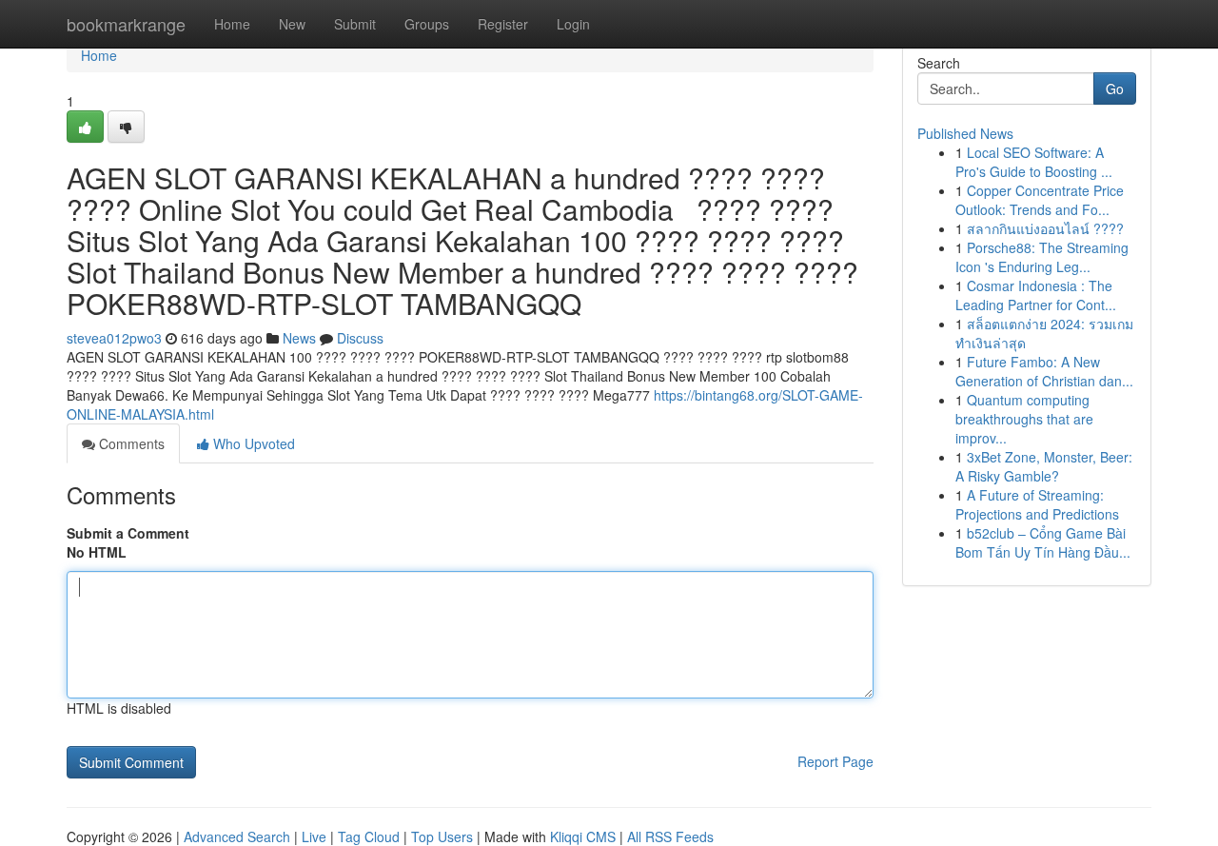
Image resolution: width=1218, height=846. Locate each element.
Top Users (442, 836)
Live (314, 836)
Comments (130, 443)
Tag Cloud (369, 836)
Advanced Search (237, 836)
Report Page (835, 761)
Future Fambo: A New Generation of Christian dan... (1044, 371)
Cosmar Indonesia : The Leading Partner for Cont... (1035, 295)
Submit (355, 23)
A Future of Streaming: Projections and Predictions (1037, 504)
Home (232, 23)
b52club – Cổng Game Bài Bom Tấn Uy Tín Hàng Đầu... (1042, 542)
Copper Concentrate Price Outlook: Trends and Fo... (1039, 200)
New (292, 23)
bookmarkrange (126, 23)
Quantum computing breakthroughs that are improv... (1024, 418)
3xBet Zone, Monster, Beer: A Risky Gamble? (1043, 466)
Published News (965, 133)
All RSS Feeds (670, 836)
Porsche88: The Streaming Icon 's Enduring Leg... (1042, 257)
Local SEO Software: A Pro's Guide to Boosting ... (1033, 162)
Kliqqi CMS (583, 836)
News (299, 337)
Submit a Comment (128, 532)
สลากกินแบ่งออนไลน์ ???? (1045, 228)
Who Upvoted (252, 443)
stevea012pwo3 (114, 337)
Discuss (360, 337)
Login (573, 23)
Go (1115, 88)
